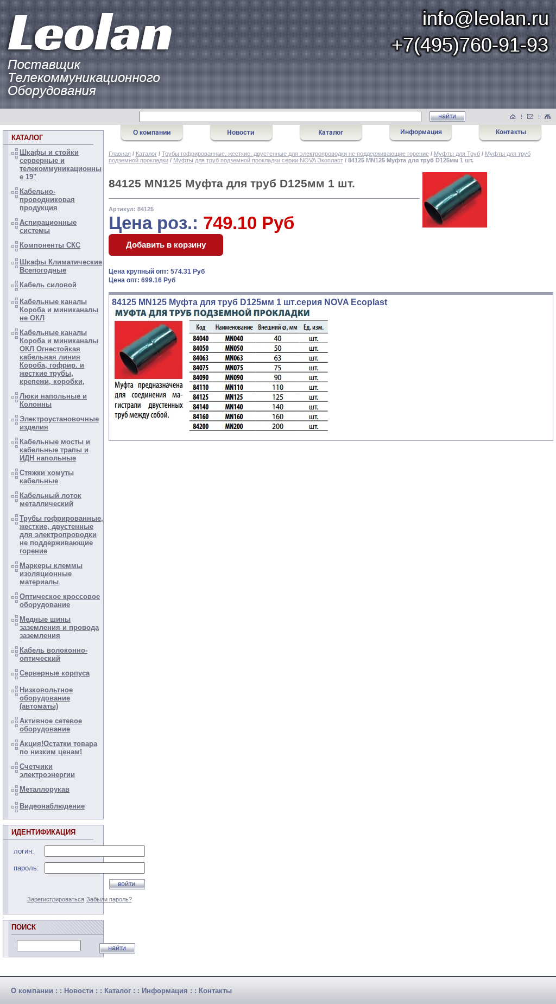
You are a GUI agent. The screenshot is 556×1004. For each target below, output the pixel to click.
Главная (120, 153)
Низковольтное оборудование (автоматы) (46, 698)
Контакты (215, 991)
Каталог (146, 153)
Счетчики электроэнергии (47, 770)
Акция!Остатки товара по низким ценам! (58, 748)
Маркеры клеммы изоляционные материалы (51, 573)
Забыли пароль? (109, 899)
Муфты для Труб (457, 153)
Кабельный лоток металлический (50, 499)
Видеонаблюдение (52, 806)
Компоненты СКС (50, 245)
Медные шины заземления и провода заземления (59, 627)
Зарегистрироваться (55, 899)
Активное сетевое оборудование (51, 725)
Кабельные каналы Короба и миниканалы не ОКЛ (59, 310)
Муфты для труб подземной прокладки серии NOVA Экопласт (258, 160)
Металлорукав (45, 789)
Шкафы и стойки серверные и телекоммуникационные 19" (61, 164)
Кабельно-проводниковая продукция (47, 199)
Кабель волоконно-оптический (53, 654)
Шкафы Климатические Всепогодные (61, 266)
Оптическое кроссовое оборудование (60, 600)
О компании (32, 991)
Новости (78, 991)
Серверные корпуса (55, 673)
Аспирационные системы (48, 226)
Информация (165, 991)
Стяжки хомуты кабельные (47, 477)
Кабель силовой (48, 285)
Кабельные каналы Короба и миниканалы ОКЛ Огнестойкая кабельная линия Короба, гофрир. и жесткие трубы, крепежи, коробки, (59, 357)
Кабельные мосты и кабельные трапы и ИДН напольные (55, 450)
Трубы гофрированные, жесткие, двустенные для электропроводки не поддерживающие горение (61, 534)
